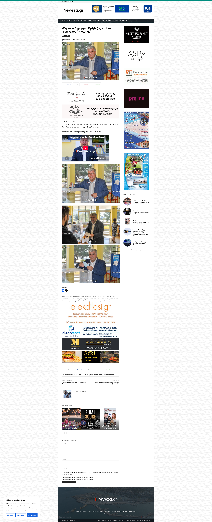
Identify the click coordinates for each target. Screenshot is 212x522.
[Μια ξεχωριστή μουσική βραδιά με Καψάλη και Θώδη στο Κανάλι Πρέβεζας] (109, 419)
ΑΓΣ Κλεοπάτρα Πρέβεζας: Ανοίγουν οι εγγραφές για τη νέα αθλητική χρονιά (71, 427)
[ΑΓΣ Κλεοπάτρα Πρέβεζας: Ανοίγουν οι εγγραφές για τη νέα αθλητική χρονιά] (71, 419)
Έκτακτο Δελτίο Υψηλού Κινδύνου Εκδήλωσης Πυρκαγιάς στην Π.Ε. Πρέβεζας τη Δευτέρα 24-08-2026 (141, 233)
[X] (147, 1)
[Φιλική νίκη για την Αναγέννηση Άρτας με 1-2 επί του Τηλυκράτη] (90, 419)
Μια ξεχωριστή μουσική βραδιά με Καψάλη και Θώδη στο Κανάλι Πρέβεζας (110, 427)
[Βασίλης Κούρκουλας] (63, 39)
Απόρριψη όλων (21, 515)
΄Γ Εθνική (90, 423)
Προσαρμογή (10, 515)
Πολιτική (65, 36)
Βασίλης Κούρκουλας (70, 39)
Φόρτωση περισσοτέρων (136, 250)
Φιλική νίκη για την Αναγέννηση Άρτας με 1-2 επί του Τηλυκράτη (90, 427)
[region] (21, 508)
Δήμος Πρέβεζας (67, 375)
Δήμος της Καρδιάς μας (81, 375)
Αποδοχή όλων (32, 515)
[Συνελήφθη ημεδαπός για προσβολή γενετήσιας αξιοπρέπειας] (127, 243)
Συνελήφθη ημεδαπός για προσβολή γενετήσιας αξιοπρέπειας (140, 243)
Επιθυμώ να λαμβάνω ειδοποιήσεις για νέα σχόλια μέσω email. (78, 477)
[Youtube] (149, 1)
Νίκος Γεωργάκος (109, 375)
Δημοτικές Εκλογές (96, 375)
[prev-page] (63, 433)
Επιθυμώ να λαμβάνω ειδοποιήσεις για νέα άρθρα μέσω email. (78, 479)
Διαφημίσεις (71, 423)
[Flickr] (143, 1)
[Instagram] (145, 1)
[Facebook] (141, 1)
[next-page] (65, 433)
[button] (148, 21)
